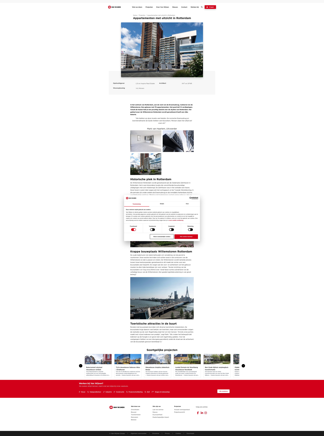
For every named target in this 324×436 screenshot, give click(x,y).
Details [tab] (162, 203)
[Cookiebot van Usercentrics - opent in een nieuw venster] (190, 198)
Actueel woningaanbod (182, 409)
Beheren (133, 420)
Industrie (109, 392)
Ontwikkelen (135, 409)
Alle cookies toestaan (186, 236)
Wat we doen (137, 7)
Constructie (120, 392)
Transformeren (136, 414)
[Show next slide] (243, 365)
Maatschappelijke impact (161, 417)
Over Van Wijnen (162, 7)
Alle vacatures (223, 391)
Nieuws (175, 7)
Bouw (83, 392)
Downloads (190, 433)
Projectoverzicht (179, 412)
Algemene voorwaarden (138, 433)
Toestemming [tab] (137, 204)
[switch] (152, 229)
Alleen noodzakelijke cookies (161, 236)
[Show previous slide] (80, 365)
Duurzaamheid (157, 414)
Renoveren (134, 417)
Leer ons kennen (158, 409)
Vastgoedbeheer (95, 392)
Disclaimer (155, 433)
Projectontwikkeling (136, 392)
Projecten (149, 7)
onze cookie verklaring (176, 220)
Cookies (178, 433)
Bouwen (133, 412)
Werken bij (195, 7)
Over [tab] (187, 203)
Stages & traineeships (162, 392)
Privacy (167, 433)
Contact (184, 7)
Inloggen (211, 7)
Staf (148, 392)
